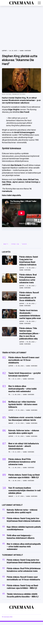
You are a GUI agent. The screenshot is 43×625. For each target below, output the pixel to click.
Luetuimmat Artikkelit (12, 505)
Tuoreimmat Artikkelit (12, 555)
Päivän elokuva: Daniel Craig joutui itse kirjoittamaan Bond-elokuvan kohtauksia (28, 261)
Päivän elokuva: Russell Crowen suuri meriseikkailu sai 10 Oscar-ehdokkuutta (29, 296)
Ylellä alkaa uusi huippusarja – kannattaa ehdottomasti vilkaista (20, 536)
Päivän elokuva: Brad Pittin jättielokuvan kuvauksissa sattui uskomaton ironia (28, 278)
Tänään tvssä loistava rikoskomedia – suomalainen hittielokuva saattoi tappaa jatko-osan (30, 314)
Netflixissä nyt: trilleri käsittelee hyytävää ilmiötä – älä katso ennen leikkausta (22, 404)
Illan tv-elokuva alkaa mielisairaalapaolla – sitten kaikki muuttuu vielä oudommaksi (22, 389)
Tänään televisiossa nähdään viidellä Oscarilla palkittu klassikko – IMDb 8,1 (23, 595)
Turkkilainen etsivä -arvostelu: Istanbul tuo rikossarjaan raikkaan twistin (24, 418)
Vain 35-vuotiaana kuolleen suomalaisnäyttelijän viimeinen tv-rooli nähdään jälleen (24, 490)
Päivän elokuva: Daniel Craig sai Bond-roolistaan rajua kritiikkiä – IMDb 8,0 (24, 476)
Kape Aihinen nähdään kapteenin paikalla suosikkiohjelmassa (24, 528)
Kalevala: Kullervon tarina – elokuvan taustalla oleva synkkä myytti (23, 431)
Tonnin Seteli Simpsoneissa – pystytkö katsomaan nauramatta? (24, 374)
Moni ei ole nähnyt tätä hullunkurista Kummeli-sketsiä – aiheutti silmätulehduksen (23, 446)
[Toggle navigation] (39, 2)
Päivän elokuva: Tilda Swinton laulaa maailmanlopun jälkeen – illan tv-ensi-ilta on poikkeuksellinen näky (29, 333)
